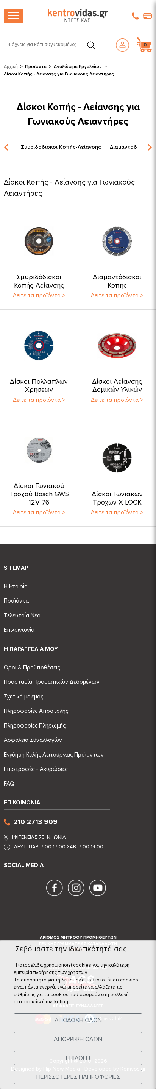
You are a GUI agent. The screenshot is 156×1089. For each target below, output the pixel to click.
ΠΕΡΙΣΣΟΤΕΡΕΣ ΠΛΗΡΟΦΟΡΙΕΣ (78, 1077)
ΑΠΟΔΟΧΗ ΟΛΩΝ (78, 1020)
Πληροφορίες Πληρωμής (35, 725)
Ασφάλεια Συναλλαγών (33, 740)
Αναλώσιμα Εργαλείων (78, 66)
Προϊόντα (36, 66)
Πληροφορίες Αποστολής (36, 711)
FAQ (9, 783)
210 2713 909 (35, 822)
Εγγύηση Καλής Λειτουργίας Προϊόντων (54, 754)
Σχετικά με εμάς (23, 696)
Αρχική (11, 66)
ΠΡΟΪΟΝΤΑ (13, 16)
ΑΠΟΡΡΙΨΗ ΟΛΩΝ (78, 1039)
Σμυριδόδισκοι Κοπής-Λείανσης (61, 147)
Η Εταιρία (16, 586)
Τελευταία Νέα (22, 615)
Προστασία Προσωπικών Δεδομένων (52, 681)
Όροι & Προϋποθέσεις (32, 667)
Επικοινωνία (19, 629)
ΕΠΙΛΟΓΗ (78, 1058)
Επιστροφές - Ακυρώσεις (35, 769)
